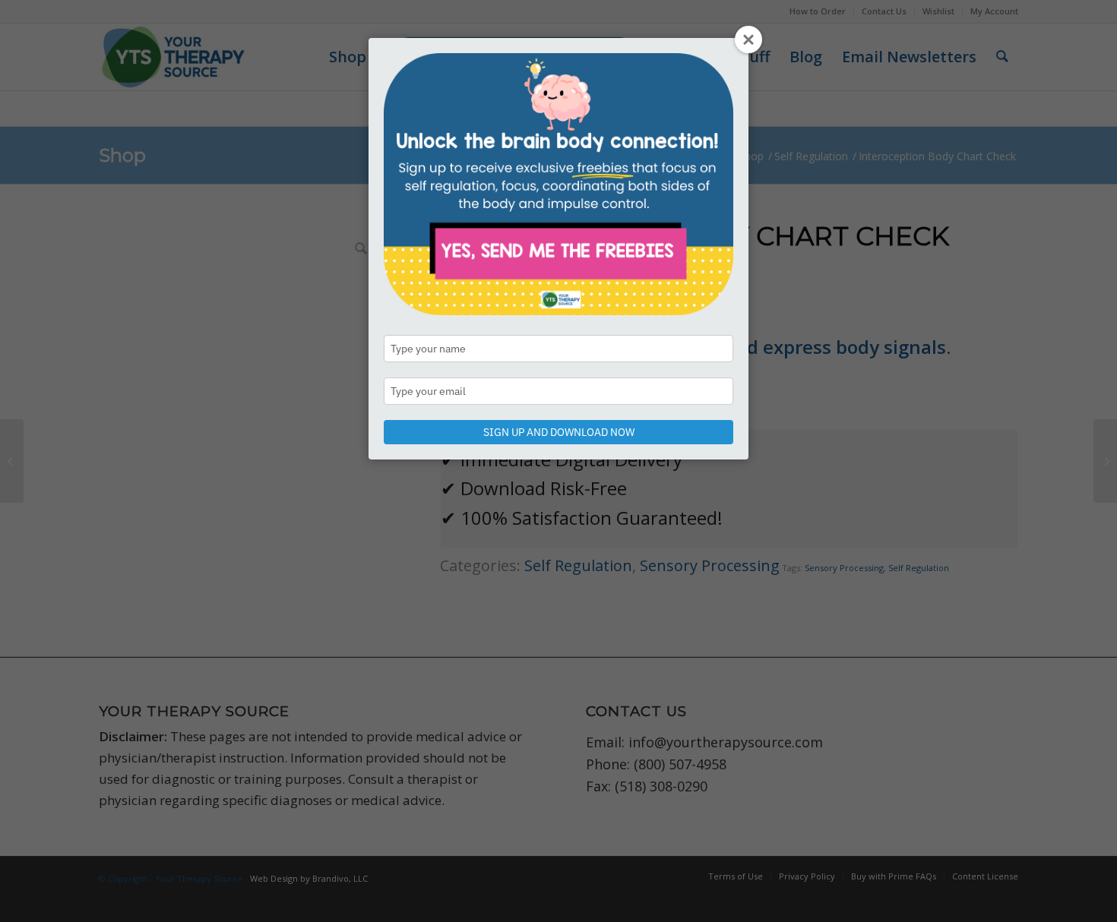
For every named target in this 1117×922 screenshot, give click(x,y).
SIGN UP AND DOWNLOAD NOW (558, 432)
